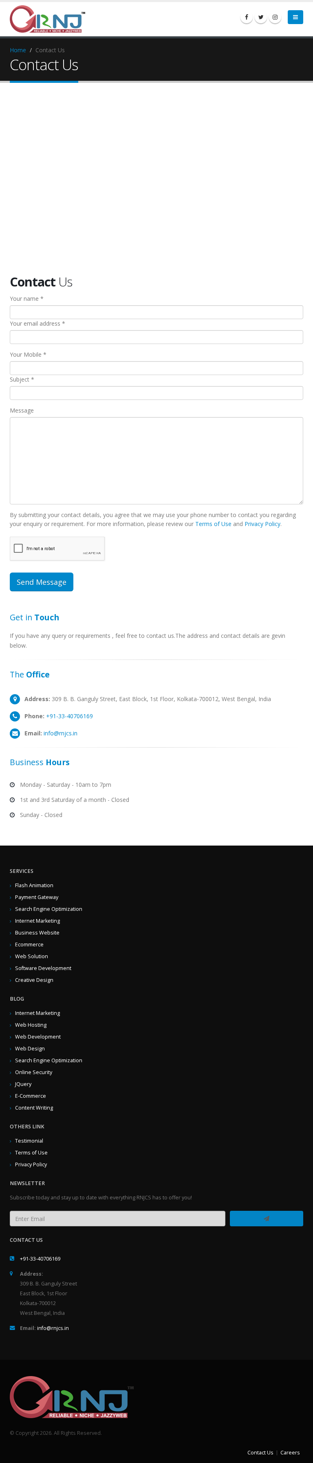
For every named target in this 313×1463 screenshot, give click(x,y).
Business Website (37, 932)
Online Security (33, 1072)
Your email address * (37, 323)
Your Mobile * (28, 354)
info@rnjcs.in (60, 733)
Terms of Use (213, 524)
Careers (290, 1452)
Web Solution (31, 956)
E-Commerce (30, 1095)
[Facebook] (246, 17)
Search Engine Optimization (48, 909)
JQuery (23, 1084)
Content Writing (34, 1107)
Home (18, 50)
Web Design (30, 1048)
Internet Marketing (37, 920)
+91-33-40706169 (69, 716)
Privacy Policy (262, 524)
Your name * (27, 298)
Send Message (41, 582)
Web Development (38, 1036)
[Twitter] (261, 17)
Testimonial (29, 1140)
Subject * (22, 379)
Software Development (43, 968)
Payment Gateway (36, 897)
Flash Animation (34, 885)
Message (22, 410)
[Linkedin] (275, 17)
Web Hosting (30, 1024)
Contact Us (260, 1452)
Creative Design (34, 980)
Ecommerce (29, 944)
